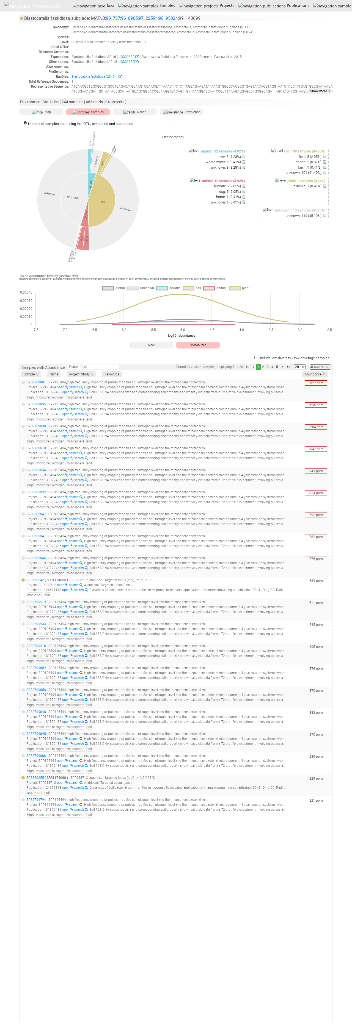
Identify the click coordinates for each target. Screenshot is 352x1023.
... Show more (319, 91)
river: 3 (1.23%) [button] (230, 157)
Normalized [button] (198, 345)
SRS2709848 (36, 712)
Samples (166, 5)
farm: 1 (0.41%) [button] (310, 167)
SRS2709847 (36, 514)
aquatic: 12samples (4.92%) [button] (223, 151)
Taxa (109, 5)
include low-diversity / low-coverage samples (294, 358)
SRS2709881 (36, 382)
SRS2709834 (36, 470)
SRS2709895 (36, 734)
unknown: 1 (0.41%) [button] (226, 202)
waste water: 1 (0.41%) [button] (224, 162)
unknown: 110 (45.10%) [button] (304, 216)
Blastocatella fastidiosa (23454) (95, 77)
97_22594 (148, 18)
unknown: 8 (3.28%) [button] (226, 167)
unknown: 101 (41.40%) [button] (304, 173)
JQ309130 (126, 57)
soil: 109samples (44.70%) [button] (305, 151)
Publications (297, 5)
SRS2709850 (36, 690)
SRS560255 (35, 778)
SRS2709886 (36, 756)
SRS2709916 (36, 646)
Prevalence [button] (192, 112)
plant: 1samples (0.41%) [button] (306, 181)
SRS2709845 (36, 558)
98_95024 (168, 18)
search (74, 387)
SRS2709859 (36, 668)
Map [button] (48, 112)
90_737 (113, 18)
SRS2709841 (36, 536)
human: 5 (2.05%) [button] (228, 186)
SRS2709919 (36, 602)
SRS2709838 (36, 426)
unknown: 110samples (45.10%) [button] (300, 210)
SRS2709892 (36, 492)
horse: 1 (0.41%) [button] (229, 197)
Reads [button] (141, 112)
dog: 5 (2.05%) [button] (230, 191)
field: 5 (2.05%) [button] (310, 157)
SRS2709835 (36, 404)
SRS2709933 (36, 624)
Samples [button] (97, 112)
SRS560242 (35, 580)
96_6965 (129, 18)
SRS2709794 (36, 800)
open (61, 387)
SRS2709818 (36, 448)
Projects (226, 5)
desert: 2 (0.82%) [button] (309, 162)
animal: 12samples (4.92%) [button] (223, 181)
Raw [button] (151, 345)
